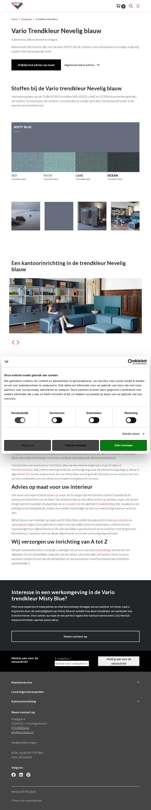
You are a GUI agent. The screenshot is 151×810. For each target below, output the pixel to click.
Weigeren (28, 445)
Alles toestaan (123, 445)
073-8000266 (20, 727)
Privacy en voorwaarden (26, 800)
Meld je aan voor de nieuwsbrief (118, 661)
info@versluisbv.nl (22, 732)
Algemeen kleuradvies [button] (79, 65)
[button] (13, 343)
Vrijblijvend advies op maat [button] (36, 65)
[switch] (57, 420)
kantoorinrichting (99, 550)
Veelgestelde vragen (24, 742)
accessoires (69, 503)
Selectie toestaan (76, 445)
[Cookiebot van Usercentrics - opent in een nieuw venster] (131, 362)
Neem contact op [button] (75, 636)
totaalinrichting (105, 503)
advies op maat (56, 495)
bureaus (112, 520)
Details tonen (131, 433)
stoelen (123, 520)
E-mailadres (63, 658)
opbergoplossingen (23, 524)
